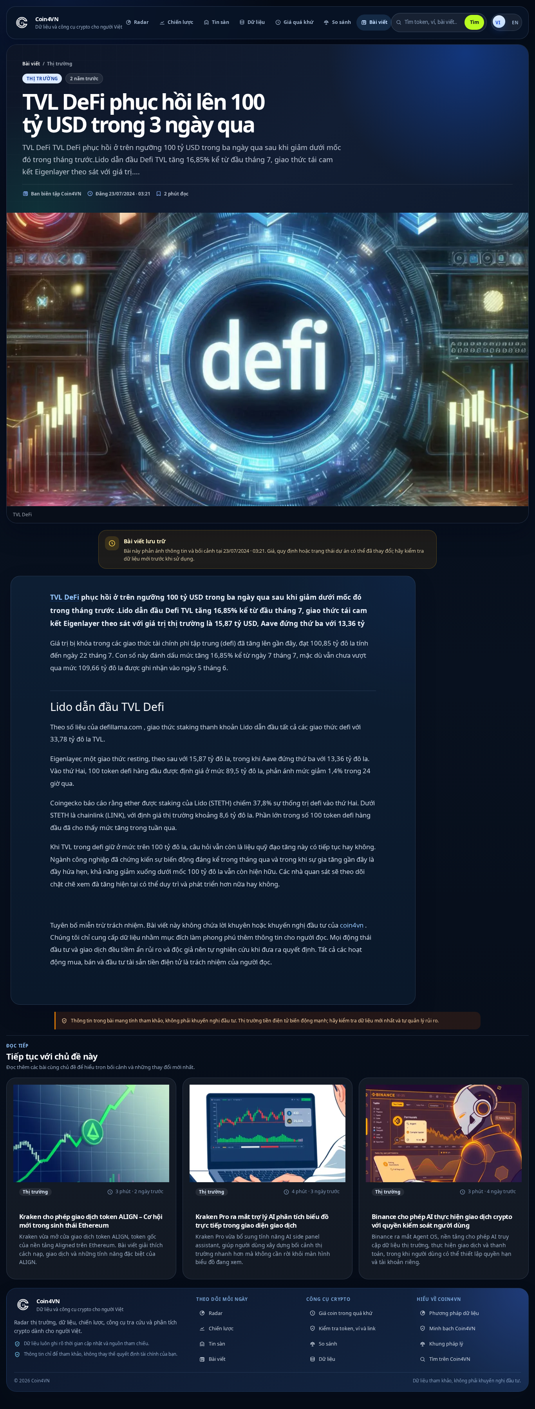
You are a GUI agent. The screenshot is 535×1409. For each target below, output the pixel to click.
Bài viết (31, 63)
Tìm (474, 22)
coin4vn (351, 925)
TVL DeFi (64, 597)
